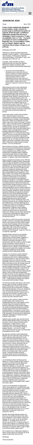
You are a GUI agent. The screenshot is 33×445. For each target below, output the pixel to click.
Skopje (4, 24)
